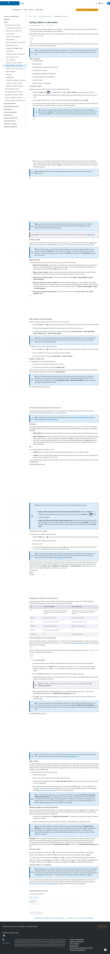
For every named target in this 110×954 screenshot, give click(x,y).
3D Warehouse (8, 109)
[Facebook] (4, 935)
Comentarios (32, 901)
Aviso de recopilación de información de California (81, 948)
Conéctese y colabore (10, 124)
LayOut (6, 22)
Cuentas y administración (11, 16)
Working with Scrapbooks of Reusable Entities (16, 80)
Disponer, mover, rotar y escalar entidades (16, 68)
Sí (31, 897)
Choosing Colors (10, 51)
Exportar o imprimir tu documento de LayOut (15, 97)
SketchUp (6, 19)
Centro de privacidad (74, 943)
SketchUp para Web (9, 103)
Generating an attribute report (78, 643)
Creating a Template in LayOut (14, 83)
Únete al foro (102, 926)
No (36, 897)
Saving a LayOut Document (13, 36)
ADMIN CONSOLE (39, 9)
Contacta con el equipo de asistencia (87, 10)
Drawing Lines (90, 234)
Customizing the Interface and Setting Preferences (15, 92)
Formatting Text (61, 557)
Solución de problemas (10, 126)
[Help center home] (30, 16)
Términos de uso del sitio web (76, 941)
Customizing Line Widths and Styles (81, 417)
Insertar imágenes (10, 60)
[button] (105, 949)
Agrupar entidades (10, 71)
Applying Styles (10, 77)
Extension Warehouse (10, 112)
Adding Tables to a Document (14, 65)
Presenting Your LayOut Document (14, 94)
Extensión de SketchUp (10, 118)
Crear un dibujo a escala (12, 57)
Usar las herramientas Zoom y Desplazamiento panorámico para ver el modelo (16, 42)
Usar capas (9, 74)
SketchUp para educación (11, 106)
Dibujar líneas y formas (12, 45)
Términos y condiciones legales (76, 939)
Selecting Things (10, 39)
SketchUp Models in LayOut (12, 89)
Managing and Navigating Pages (14, 48)
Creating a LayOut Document (13, 31)
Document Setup (10, 34)
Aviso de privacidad (73, 946)
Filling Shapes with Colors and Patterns (46, 419)
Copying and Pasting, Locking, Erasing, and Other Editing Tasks (16, 54)
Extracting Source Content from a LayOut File (16, 100)
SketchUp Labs (8, 115)
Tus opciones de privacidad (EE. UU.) (77, 950)
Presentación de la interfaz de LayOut (15, 28)
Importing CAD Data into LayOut (14, 86)
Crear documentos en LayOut (12, 25)
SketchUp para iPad (9, 121)
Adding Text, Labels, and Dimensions (15, 63)
